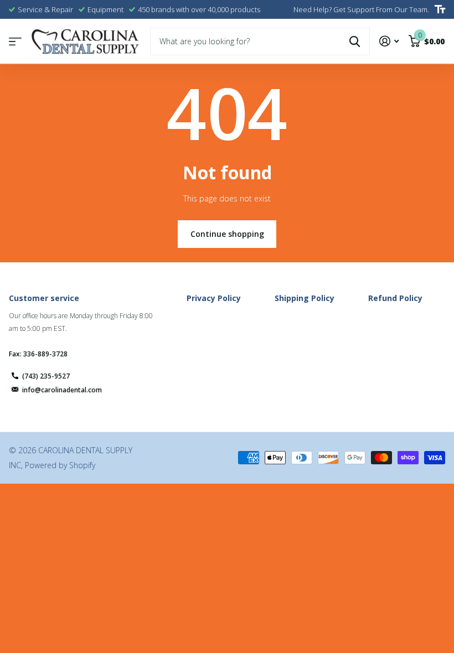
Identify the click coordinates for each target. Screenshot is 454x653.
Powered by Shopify (60, 465)
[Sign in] (389, 41)
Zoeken (354, 41)
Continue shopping (227, 234)
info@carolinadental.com (62, 390)
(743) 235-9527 (46, 376)
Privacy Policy (214, 298)
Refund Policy (395, 298)
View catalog (15, 41)
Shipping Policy (304, 298)
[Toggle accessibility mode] (440, 9)
